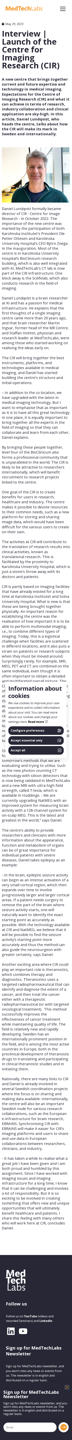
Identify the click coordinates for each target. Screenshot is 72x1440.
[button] (67, 1387)
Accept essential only (26, 740)
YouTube (30, 1316)
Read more (36, 722)
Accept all (18, 750)
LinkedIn (46, 1321)
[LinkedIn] (11, 1331)
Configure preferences (27, 731)
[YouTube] (23, 1331)
